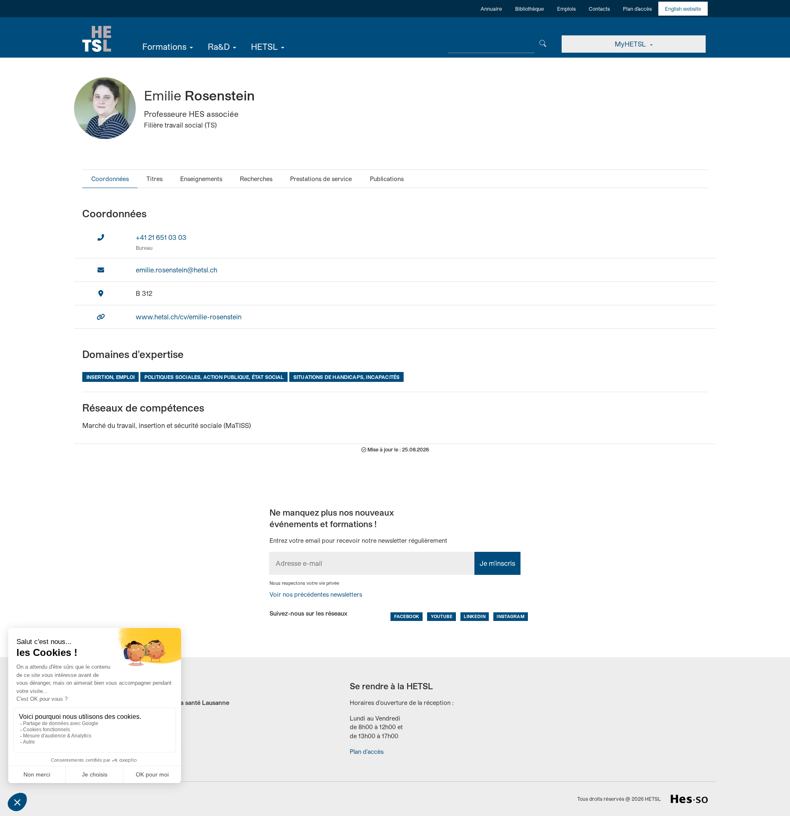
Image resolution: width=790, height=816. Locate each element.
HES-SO (689, 798)
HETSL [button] (264, 46)
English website (683, 9)
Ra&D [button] (219, 46)
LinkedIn (474, 616)
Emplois (566, 9)
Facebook (406, 616)
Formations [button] (164, 46)
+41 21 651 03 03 (161, 237)
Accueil (96, 39)
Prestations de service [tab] (321, 178)
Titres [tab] (154, 178)
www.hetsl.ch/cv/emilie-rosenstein (189, 317)
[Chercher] (543, 42)
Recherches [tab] (256, 178)
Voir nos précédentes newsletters (316, 594)
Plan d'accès (637, 9)
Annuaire (491, 9)
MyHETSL (631, 44)
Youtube (442, 616)
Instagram (510, 616)
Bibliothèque (529, 9)
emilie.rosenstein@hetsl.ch (176, 270)
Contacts (599, 9)
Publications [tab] (387, 178)
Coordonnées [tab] (110, 178)
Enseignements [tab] (201, 178)
